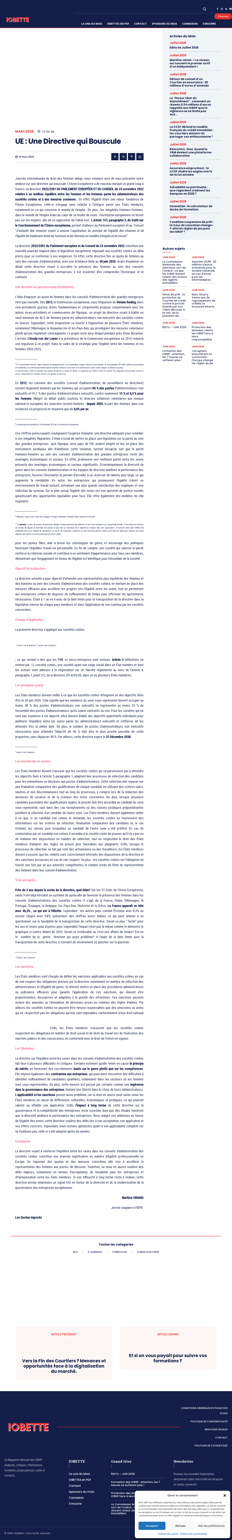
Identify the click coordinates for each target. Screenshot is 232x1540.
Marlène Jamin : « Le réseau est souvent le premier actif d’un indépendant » (190, 63)
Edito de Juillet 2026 (184, 47)
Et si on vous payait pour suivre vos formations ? (168, 1419)
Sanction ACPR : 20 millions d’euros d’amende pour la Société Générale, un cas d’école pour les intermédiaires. (204, 271)
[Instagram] (222, 9)
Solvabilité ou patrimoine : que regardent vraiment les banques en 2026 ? (190, 190)
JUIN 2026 (168, 257)
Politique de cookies (168, 1533)
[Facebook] (217, 9)
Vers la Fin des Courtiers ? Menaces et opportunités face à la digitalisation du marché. (64, 1411)
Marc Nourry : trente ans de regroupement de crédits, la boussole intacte (203, 300)
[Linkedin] (226, 9)
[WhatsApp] (140, 156)
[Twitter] (123, 156)
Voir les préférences (211, 1526)
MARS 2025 (24, 131)
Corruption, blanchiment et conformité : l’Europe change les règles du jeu (202, 357)
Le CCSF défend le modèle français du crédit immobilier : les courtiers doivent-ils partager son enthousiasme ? (192, 132)
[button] (225, 1495)
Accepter (152, 1526)
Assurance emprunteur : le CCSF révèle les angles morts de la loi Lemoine (191, 171)
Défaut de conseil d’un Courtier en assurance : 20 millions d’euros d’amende (189, 82)
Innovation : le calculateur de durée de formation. (191, 207)
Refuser (180, 1526)
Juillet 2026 (178, 42)
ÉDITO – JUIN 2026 (174, 327)
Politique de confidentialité (193, 1533)
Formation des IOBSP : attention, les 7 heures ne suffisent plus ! (173, 355)
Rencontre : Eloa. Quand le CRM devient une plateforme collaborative (191, 152)
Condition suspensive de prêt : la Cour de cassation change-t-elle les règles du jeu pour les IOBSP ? (192, 227)
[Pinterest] (131, 156)
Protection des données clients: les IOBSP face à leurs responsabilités (202, 333)
